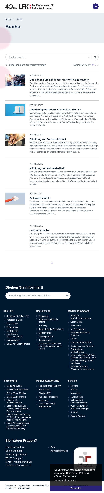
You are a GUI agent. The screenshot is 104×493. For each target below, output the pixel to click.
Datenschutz (24, 485)
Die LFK (8, 311)
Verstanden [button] (76, 488)
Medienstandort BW (47, 380)
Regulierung (43, 311)
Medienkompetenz (79, 311)
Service (72, 380)
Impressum (10, 485)
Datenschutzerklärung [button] (65, 480)
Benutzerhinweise (40, 485)
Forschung (10, 380)
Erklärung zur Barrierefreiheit (18, 488)
